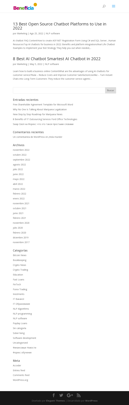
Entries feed (19, 370)
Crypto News (19, 264)
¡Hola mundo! (55, 136)
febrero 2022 (19, 193)
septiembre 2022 (21, 159)
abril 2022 (18, 183)
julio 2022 (18, 169)
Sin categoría (19, 328)
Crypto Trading (20, 269)
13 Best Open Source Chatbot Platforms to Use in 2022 (59, 26)
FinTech (17, 284)
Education (18, 274)
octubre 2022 (19, 154)
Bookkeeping (19, 260)
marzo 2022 (19, 188)
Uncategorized (20, 342)
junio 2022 (18, 174)
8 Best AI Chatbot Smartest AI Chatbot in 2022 (57, 58)
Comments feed (21, 375)
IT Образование (21, 303)
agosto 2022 (19, 164)
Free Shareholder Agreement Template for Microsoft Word (43, 104)
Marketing (22, 33)
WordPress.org (20, 379)
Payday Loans (20, 323)
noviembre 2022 (21, 149)
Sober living (19, 333)
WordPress (91, 400)
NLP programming (22, 313)
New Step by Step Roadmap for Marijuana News (37, 114)
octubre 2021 (19, 208)
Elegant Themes (55, 400)
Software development (24, 337)
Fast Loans (18, 279)
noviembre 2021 (21, 203)
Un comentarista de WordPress (29, 136)
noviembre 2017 (21, 242)
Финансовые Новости (24, 347)
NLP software (53, 33)
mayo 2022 (18, 179)
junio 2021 (18, 213)
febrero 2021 (19, 217)
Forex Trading (20, 289)
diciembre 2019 (20, 237)
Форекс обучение (22, 352)
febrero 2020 (19, 232)
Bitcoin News (19, 255)
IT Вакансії (18, 298)
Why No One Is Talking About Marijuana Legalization (40, 109)
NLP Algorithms (21, 308)
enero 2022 (19, 198)
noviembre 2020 (21, 222)
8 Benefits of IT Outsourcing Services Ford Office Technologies (45, 119)
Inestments (18, 294)
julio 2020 (18, 227)
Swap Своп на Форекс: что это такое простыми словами (43, 124)
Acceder (17, 365)
